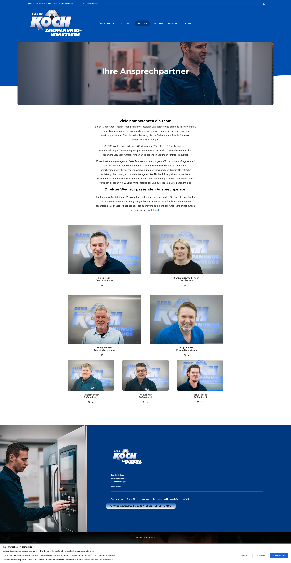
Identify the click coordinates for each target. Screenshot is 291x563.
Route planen (116, 487)
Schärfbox (169, 201)
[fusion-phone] (106, 285)
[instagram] (264, 4)
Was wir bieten (107, 201)
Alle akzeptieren (279, 555)
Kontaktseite (153, 210)
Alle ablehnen (261, 555)
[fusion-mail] (102, 285)
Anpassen (244, 555)
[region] (145, 553)
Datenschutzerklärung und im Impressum (98, 560)
